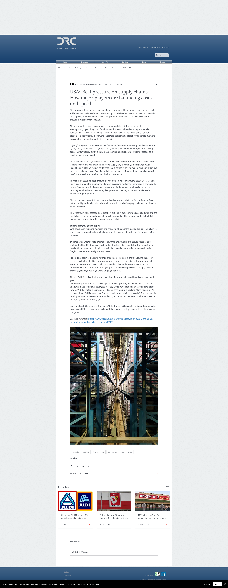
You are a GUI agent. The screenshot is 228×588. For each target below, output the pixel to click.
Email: (142, 579)
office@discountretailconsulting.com (155, 579)
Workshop (78, 68)
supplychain (112, 452)
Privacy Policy (94, 584)
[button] (167, 68)
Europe (88, 68)
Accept (217, 584)
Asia (106, 68)
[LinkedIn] (163, 574)
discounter (75, 452)
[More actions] (156, 84)
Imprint (66, 579)
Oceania (97, 68)
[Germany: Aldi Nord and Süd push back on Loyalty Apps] (75, 501)
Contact (66, 572)
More (141, 68)
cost (122, 452)
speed (130, 452)
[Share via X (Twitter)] (77, 466)
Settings (207, 584)
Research (67, 68)
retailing (86, 452)
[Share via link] (89, 466)
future (95, 452)
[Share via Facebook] (71, 466)
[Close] (225, 584)
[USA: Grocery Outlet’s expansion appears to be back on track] (152, 501)
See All (167, 487)
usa (103, 452)
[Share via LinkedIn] (83, 466)
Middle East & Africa (129, 68)
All (59, 68)
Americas (115, 68)
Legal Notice (67, 575)
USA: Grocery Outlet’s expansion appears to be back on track (152, 516)
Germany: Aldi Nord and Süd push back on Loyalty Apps (74, 516)
